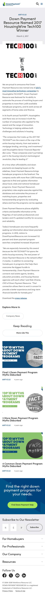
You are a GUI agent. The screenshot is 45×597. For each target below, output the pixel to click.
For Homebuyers (13, 539)
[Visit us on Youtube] (17, 575)
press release (21, 298)
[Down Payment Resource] (11, 4)
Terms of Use (20, 591)
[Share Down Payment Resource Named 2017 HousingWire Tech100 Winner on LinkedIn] (22, 66)
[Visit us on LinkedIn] (24, 575)
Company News (13, 316)
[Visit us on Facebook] (4, 575)
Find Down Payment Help (22, 504)
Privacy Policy (7, 591)
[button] (37, 4)
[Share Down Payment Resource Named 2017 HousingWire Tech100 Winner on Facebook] (22, 60)
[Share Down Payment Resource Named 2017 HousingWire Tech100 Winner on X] (22, 63)
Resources (9, 561)
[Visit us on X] (11, 575)
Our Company (11, 554)
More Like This (22, 332)
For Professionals (13, 546)
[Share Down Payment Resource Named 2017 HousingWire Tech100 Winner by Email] (22, 69)
